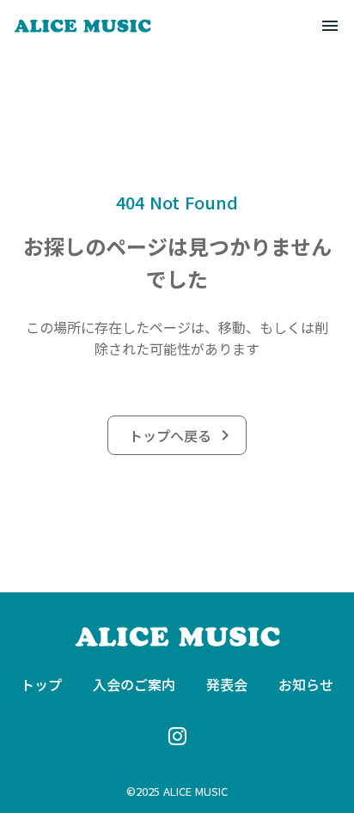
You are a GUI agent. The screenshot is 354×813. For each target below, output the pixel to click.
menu (330, 25)
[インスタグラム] (177, 735)
